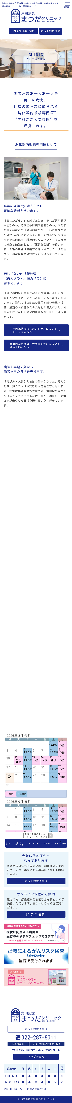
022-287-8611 (26, 31)
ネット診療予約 (50, 31)
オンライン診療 (34, 914)
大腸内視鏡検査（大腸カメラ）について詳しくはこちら (35, 345)
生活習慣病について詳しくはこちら (34, 551)
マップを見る (36, 1056)
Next (61, 700)
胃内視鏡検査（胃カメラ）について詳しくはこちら (35, 330)
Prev (10, 700)
